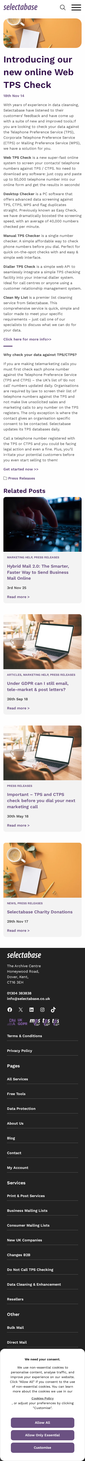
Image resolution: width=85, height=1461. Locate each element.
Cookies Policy (43, 1398)
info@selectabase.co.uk (28, 998)
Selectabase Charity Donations (40, 911)
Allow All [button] (42, 1423)
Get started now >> (21, 469)
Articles (14, 674)
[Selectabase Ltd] (20, 7)
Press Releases (21, 478)
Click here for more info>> (27, 339)
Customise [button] (42, 1448)
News (11, 903)
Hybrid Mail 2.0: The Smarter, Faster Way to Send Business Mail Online (38, 572)
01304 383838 (19, 993)
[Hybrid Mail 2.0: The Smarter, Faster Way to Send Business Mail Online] (42, 525)
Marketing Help (19, 557)
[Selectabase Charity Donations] (42, 871)
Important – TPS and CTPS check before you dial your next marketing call (41, 800)
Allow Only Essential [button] (42, 1435)
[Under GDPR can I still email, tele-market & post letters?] (42, 642)
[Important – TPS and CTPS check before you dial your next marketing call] (42, 754)
